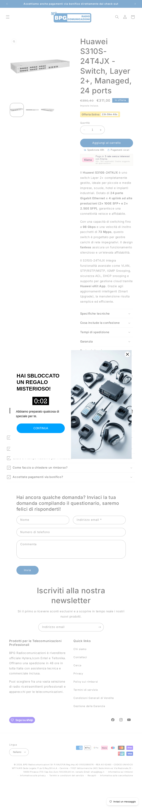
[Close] (127, 354)
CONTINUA (40, 428)
